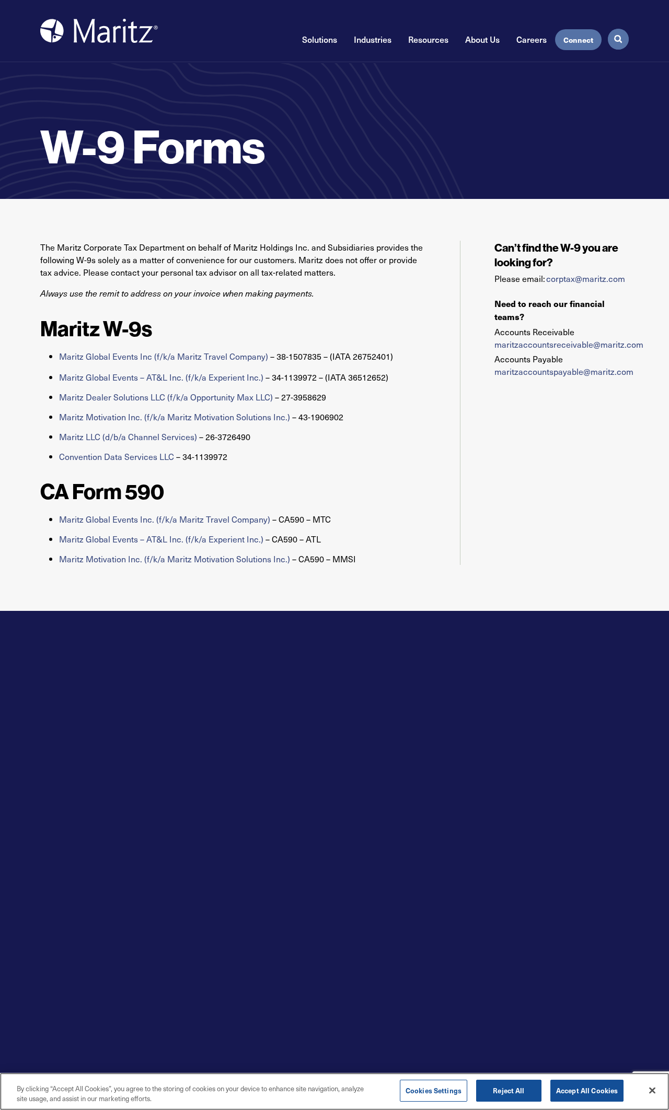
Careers (531, 39)
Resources (428, 39)
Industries (372, 39)
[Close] (652, 1090)
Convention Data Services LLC (116, 456)
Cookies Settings (434, 1090)
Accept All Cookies (587, 1090)
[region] (334, 1091)
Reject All (508, 1090)
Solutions (319, 39)
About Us (482, 39)
